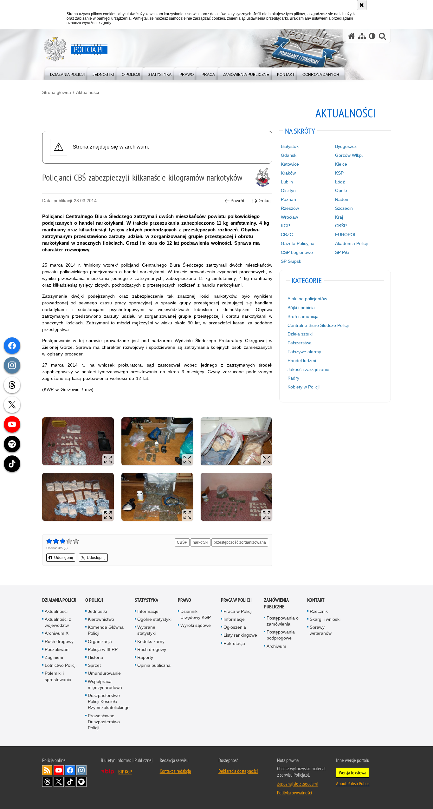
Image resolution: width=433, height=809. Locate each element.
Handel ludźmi (302, 360)
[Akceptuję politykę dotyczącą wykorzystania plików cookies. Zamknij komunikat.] (361, 5)
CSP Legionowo (297, 252)
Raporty (145, 657)
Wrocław (289, 217)
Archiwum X (56, 633)
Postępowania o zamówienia (283, 621)
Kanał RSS (47, 770)
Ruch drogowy (59, 641)
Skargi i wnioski (325, 619)
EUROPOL (346, 234)
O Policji (94, 600)
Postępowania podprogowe (281, 634)
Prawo (184, 600)
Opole (341, 190)
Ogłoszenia (234, 627)
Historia (95, 657)
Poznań (288, 199)
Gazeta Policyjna (297, 243)
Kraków (288, 173)
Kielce (341, 164)
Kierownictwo (101, 619)
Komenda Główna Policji (106, 630)
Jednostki (97, 611)
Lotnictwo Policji (60, 665)
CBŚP (182, 542)
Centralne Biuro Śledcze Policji (318, 325)
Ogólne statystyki (154, 619)
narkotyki (200, 542)
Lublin (287, 181)
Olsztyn (288, 190)
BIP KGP (125, 771)
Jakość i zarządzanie (308, 369)
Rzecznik (319, 611)
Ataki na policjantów (307, 298)
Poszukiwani (57, 649)
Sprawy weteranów (321, 630)
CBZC (287, 234)
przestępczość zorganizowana (240, 542)
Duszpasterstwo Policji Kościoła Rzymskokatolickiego (109, 701)
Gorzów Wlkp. (349, 155)
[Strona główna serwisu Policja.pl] (351, 36)
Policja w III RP (103, 649)
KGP (285, 225)
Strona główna (56, 92)
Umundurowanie (104, 673)
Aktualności (87, 92)
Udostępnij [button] (63, 557)
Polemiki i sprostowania (58, 676)
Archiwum (276, 646)
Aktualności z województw (58, 622)
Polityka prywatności (294, 792)
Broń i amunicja (303, 316)
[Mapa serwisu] (362, 36)
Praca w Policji (236, 600)
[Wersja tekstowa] (372, 36)
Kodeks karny (151, 641)
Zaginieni (54, 657)
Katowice (290, 164)
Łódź (340, 181)
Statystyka (146, 600)
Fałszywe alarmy (304, 351)
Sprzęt (94, 665)
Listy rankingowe (240, 635)
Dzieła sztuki (300, 333)
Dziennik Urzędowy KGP (195, 614)
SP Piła (342, 252)
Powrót (237, 200)
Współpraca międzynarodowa (105, 684)
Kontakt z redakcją (175, 771)
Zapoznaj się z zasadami (297, 783)
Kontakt (316, 600)
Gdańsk (288, 155)
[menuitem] (67, 73)
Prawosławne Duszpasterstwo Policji (104, 721)
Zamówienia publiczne (276, 603)
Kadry (293, 378)
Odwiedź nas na (59, 770)
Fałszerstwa (300, 342)
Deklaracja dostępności (238, 771)
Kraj (339, 217)
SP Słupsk (291, 261)
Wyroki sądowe (195, 625)
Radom (342, 199)
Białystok (290, 146)
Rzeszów (290, 208)
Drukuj (263, 200)
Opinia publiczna (154, 665)
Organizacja (100, 641)
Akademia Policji (351, 243)
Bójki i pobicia (301, 307)
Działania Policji (59, 600)
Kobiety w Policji (304, 386)
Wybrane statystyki (146, 630)
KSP (339, 173)
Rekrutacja (234, 643)
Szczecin (344, 208)
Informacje (147, 611)
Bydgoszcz (346, 146)
